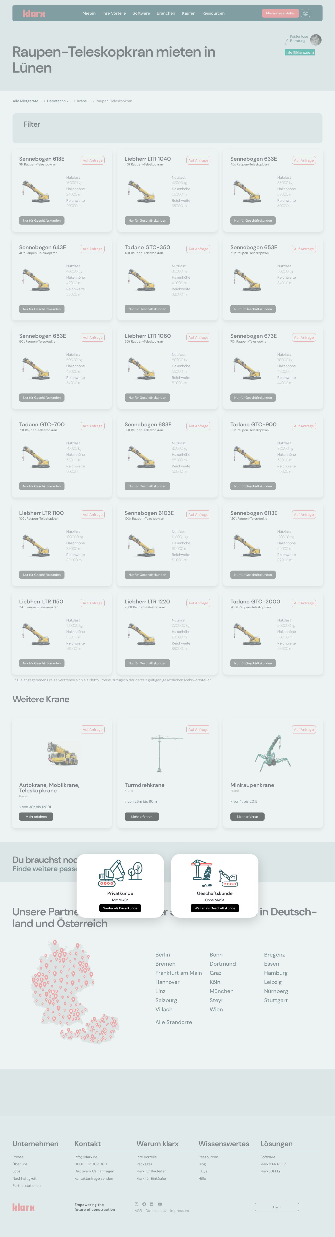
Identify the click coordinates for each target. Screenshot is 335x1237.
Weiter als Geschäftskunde (215, 908)
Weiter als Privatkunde (120, 908)
